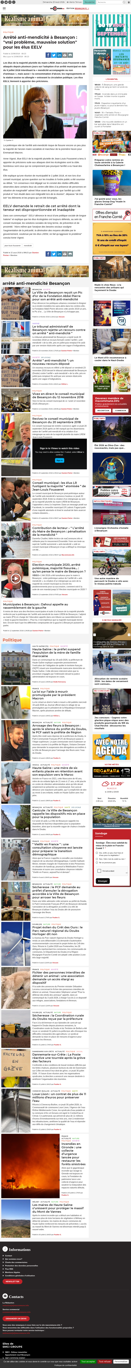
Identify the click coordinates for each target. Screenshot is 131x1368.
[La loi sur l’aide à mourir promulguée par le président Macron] (15, 696)
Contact (8, 1256)
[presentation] (94, 635)
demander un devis (16, 1318)
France (35, 689)
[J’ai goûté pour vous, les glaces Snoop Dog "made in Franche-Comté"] (112, 183)
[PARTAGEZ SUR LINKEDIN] (59, 55)
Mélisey (35, 1202)
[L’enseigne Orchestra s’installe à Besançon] (112, 512)
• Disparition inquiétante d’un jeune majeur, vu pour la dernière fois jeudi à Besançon (111, 105)
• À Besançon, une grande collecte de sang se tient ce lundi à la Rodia (111, 87)
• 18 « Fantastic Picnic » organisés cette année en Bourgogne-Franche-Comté (112, 114)
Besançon (37, 289)
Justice (35, 324)
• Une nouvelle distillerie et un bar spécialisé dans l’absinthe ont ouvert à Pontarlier (111, 124)
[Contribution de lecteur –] (15, 532)
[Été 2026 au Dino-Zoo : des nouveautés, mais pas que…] (112, 429)
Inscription (103, 410)
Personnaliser (121, 1361)
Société (46, 289)
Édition (70, 8)
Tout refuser (105, 1361)
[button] (124, 2)
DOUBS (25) (37, 924)
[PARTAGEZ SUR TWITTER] (53, 55)
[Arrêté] (15, 365)
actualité (48, 722)
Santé (67, 807)
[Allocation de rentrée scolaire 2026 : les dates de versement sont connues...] (112, 663)
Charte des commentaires (16, 1262)
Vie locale (46, 357)
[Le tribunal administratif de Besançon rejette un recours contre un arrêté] (15, 331)
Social (80, 1051)
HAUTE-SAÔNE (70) (40, 646)
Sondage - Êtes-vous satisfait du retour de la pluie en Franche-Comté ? (111, 845)
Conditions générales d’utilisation (20, 1276)
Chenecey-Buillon (40, 1091)
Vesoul (35, 765)
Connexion (120, 410)
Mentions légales (12, 1272)
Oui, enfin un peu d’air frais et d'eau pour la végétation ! (111, 854)
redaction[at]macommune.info (16, 1305)
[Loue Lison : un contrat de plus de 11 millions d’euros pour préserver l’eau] (15, 1098)
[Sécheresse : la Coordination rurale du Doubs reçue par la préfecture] (15, 1020)
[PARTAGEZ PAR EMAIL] (64, 55)
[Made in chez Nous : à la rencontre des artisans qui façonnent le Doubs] (112, 269)
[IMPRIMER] (70, 55)
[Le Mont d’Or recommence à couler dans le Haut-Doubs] (112, 342)
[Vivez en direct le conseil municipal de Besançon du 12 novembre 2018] (15, 398)
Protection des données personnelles (21, 1266)
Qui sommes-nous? (13, 1259)
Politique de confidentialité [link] (65, 1365)
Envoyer (102, 881)
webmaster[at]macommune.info (16, 1333)
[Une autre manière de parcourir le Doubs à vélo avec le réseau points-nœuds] (112, 562)
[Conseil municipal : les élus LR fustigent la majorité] (15, 487)
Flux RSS (9, 1269)
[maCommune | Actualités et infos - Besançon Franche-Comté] (57, 8)
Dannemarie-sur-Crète (43, 1051)
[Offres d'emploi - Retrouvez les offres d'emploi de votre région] (112, 220)
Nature (57, 722)
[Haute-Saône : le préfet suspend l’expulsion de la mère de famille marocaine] (15, 654)
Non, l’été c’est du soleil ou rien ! (112, 859)
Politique (8, 32)
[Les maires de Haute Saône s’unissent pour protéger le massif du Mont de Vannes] (15, 1209)
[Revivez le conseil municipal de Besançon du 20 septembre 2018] (15, 423)
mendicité (28, 246)
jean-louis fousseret (12, 246)
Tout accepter (88, 1361)
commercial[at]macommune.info (17, 1312)
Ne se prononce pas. (107, 863)
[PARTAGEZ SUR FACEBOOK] (48, 55)
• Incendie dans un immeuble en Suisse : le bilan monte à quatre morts (111, 96)
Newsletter (12, 1281)
